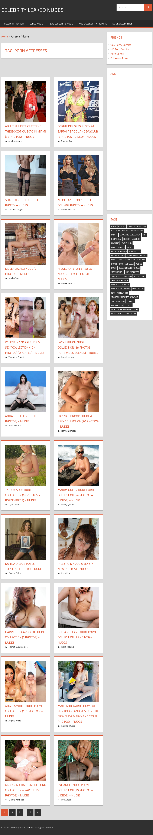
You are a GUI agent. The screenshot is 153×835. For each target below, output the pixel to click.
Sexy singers (138, 288)
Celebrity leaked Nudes (32, 10)
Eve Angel (66, 799)
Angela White (15, 720)
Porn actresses (126, 264)
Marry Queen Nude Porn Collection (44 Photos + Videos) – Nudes (76, 495)
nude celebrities (122, 23)
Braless (121, 226)
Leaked (126, 239)
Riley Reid (66, 573)
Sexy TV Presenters (119, 293)
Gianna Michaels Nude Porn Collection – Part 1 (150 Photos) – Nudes (25, 790)
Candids (131, 226)
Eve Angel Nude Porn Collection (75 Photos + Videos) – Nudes (75, 790)
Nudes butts (134, 251)
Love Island (126, 243)
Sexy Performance (119, 280)
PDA (113, 259)
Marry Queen (67, 504)
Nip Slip (130, 247)
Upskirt (128, 305)
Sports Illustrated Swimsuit (124, 297)
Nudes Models (118, 255)
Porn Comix (117, 53)
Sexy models (139, 276)
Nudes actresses (119, 251)
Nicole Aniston (68, 209)
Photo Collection (126, 259)
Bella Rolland (67, 646)
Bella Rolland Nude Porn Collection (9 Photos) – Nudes (77, 637)
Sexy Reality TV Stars (120, 288)
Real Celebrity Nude (61, 23)
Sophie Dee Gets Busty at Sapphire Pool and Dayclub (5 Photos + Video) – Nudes (78, 131)
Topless (130, 301)
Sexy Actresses (132, 272)
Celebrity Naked (14, 23)
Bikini (113, 226)
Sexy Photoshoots (120, 284)
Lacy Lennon (67, 357)
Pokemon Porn (119, 58)
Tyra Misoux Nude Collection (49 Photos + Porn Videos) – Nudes (22, 495)
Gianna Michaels (16, 799)
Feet (144, 235)
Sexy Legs (127, 276)
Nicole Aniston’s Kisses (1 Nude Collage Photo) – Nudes (76, 273)
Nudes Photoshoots (137, 255)
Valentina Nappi (16, 357)
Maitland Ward (68, 725)
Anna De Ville (15, 425)
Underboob (117, 305)
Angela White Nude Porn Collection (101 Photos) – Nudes (24, 711)
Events (114, 235)
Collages (115, 230)
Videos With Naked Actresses (124, 309)
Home (5, 36)
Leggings (136, 239)
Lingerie (115, 243)
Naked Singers (117, 247)
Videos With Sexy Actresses (123, 313)
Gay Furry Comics (120, 44)
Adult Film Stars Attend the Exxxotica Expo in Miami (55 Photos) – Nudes (25, 131)
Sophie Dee (66, 141)
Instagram (116, 239)
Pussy (114, 268)
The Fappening (118, 301)
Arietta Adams (15, 141)
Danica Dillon (15, 573)
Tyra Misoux (14, 504)
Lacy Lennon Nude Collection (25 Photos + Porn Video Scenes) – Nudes (78, 347)
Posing (139, 264)
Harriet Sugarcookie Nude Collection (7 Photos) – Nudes (25, 637)
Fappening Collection (130, 235)
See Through (117, 272)
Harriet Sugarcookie (18, 646)
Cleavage (141, 226)
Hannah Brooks (68, 430)
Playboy (141, 259)
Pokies (114, 264)
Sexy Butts (116, 276)
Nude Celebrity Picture (93, 23)
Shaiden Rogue (16, 209)
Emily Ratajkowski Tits (132, 230)
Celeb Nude (36, 23)
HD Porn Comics (119, 49)
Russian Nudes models (129, 268)
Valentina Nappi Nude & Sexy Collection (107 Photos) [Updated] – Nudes (25, 347)
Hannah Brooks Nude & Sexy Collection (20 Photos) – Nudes (78, 421)
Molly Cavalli (14, 278)
